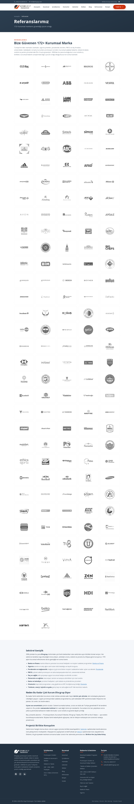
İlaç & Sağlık (83, 786)
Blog (90, 7)
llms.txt (102, 801)
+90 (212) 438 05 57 (21, 2)
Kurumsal (46, 7)
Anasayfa (37, 7)
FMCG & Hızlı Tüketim (86, 783)
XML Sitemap (108, 801)
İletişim (107, 7)
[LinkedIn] (24, 774)
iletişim (79, 732)
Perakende (99, 669)
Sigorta (82, 793)
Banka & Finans (84, 789)
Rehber (83, 7)
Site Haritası (95, 801)
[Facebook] (119, 1)
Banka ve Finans (98, 663)
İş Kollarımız (56, 7)
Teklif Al (118, 7)
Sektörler (75, 7)
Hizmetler (66, 7)
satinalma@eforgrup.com (111, 765)
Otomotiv (83, 684)
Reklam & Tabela (49, 764)
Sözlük (64, 781)
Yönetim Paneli (117, 801)
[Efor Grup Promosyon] (22, 7)
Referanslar (98, 7)
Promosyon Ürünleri (50, 755)
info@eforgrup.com (36, 2)
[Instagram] (20, 774)
